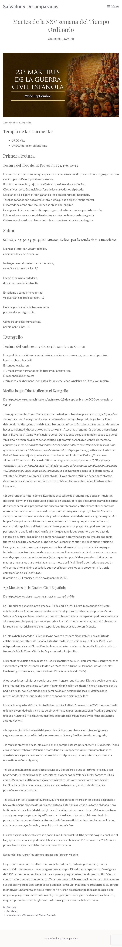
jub (72, 38)
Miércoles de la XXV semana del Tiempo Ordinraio (31, 915)
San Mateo (12, 911)
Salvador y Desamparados (30, 6)
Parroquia (11, 907)
